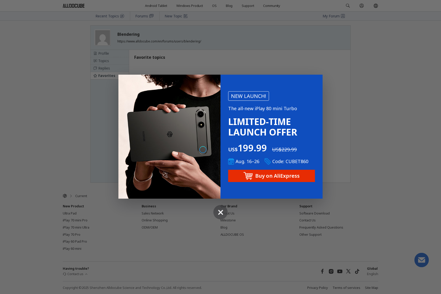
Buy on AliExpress (277, 175)
